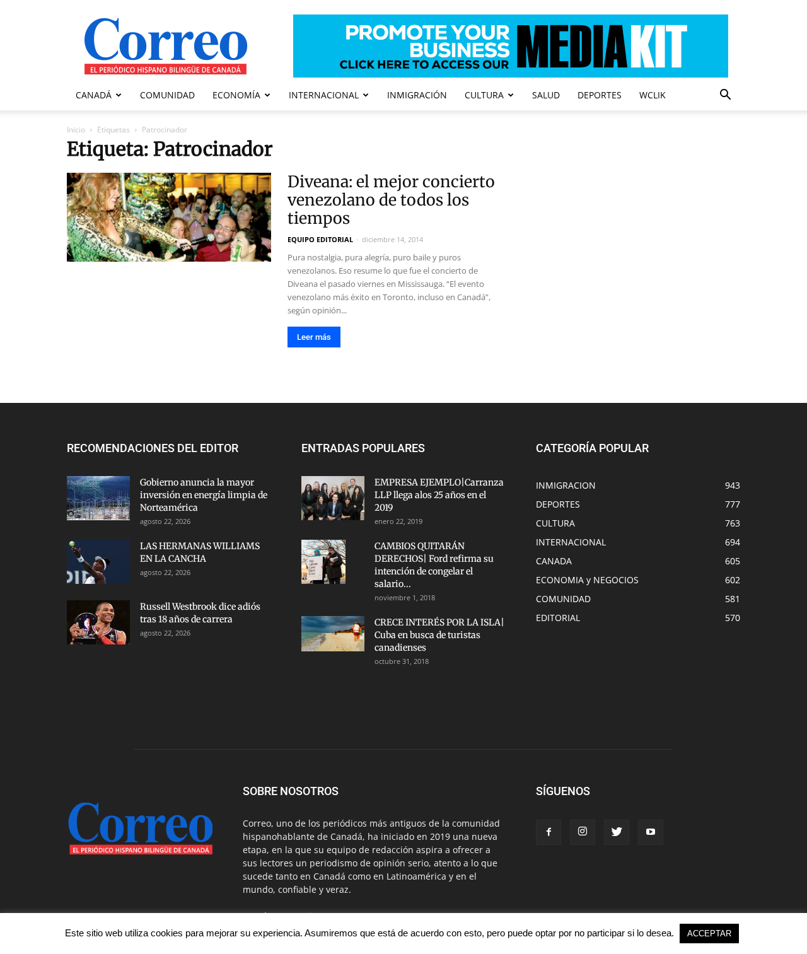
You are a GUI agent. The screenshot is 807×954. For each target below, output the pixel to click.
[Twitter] (616, 832)
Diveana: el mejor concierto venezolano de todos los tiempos (391, 200)
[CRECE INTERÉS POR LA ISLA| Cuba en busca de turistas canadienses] (332, 633)
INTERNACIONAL (324, 95)
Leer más (314, 337)
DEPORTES (600, 95)
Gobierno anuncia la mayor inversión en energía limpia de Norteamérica (203, 495)
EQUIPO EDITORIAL (320, 239)
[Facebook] (548, 832)
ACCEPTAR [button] (709, 933)
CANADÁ (94, 95)
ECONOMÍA (236, 95)
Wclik (652, 95)
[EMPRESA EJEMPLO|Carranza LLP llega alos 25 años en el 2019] (332, 498)
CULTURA (484, 95)
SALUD (546, 95)
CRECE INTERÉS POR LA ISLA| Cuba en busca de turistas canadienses (439, 635)
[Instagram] (582, 832)
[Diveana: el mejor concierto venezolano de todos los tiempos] (169, 217)
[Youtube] (650, 832)
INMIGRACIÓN (417, 95)
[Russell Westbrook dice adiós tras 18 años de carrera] (98, 622)
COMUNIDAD (167, 95)
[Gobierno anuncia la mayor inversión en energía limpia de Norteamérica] (98, 498)
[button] (725, 96)
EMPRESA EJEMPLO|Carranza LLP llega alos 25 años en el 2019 (439, 495)
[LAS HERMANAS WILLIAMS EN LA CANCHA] (98, 562)
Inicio (76, 129)
